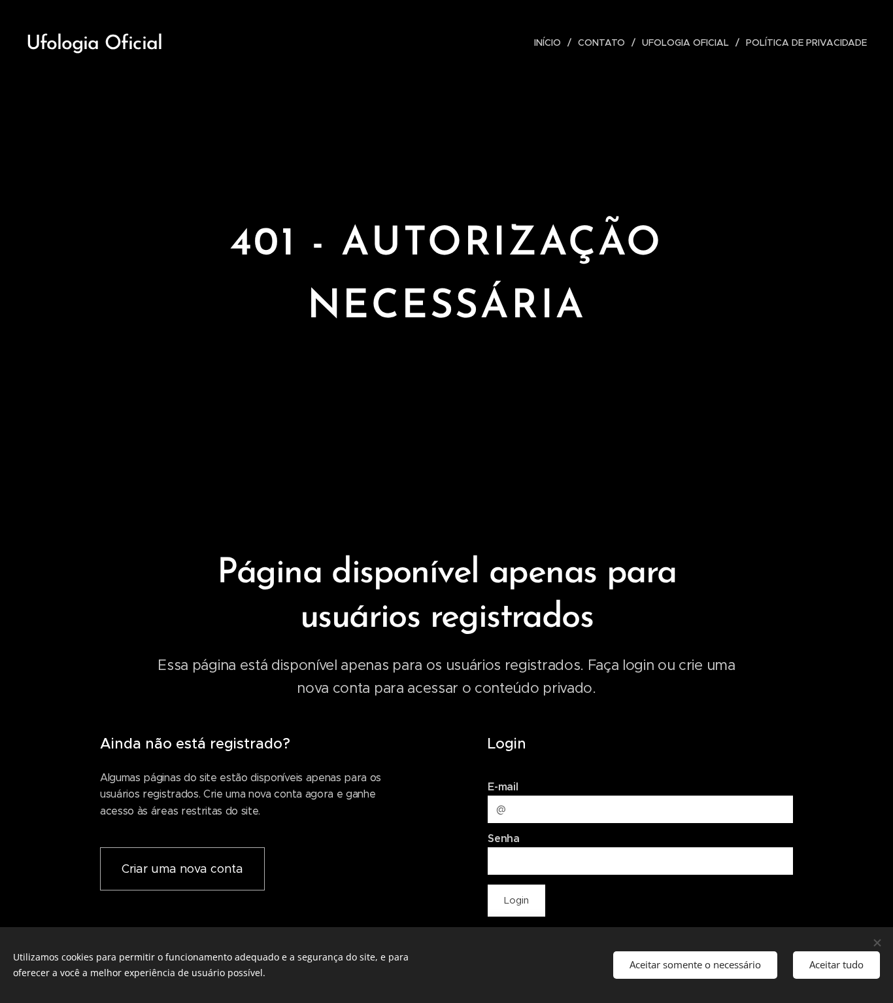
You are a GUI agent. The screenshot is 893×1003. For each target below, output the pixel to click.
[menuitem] (551, 42)
